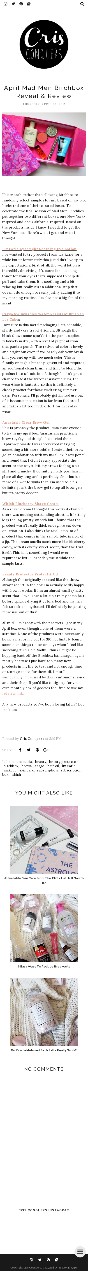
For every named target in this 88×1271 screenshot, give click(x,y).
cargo (39, 766)
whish (16, 774)
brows (26, 766)
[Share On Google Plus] (46, 750)
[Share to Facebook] (20, 750)
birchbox (11, 766)
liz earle (69, 766)
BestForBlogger (68, 1267)
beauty (40, 761)
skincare (27, 770)
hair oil (53, 766)
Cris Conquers (32, 1267)
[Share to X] (28, 750)
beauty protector (63, 761)
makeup (10, 770)
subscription (47, 770)
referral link (12, 693)
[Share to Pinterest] (37, 750)
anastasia (24, 761)
